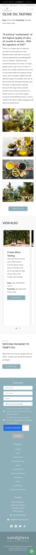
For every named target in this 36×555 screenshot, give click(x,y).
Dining (18, 465)
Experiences (18, 477)
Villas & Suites (18, 457)
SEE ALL (29, 1)
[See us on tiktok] (24, 526)
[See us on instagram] (16, 526)
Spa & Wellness (18, 469)
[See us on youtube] (20, 526)
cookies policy (13, 423)
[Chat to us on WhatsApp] (32, 551)
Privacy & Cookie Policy (18, 489)
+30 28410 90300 (19, 515)
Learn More (16, 298)
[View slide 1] (16, 328)
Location (18, 449)
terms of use (28, 420)
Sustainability (18, 485)
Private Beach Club (18, 461)
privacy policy (18, 420)
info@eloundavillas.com (19, 519)
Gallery (18, 481)
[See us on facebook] (11, 526)
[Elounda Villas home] (15, 10)
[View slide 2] (19, 328)
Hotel (18, 453)
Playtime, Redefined (18, 473)
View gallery (18, 209)
